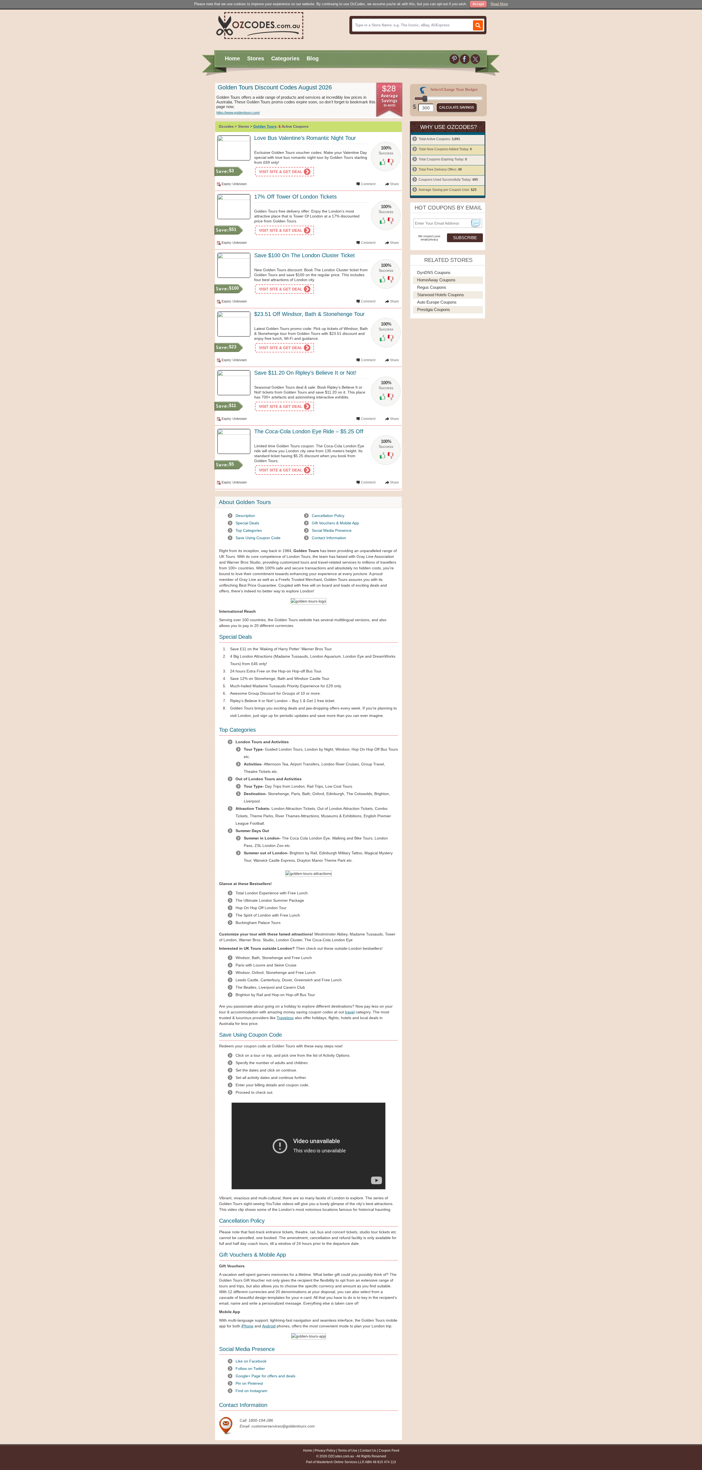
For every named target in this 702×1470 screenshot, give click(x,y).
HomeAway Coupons (436, 280)
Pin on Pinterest (249, 1383)
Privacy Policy (325, 1450)
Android (269, 1326)
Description (245, 515)
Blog (313, 58)
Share (394, 184)
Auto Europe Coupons (437, 302)
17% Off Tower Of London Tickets (295, 197)
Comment (368, 184)
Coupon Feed (389, 1450)
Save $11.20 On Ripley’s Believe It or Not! (305, 373)
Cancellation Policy (328, 515)
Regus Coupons (431, 287)
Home (232, 58)
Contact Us (368, 1450)
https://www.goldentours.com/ (238, 113)
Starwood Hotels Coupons (440, 294)
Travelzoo (285, 1018)
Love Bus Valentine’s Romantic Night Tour (305, 138)
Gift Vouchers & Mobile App (335, 523)
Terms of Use (347, 1450)
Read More (499, 4)
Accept (478, 4)
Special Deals (247, 523)
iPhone (247, 1326)
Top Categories (249, 530)
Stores (255, 58)
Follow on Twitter (250, 1368)
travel (350, 1012)
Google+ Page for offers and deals (265, 1376)
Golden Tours (264, 127)
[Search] (478, 25)
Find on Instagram (251, 1391)
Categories (285, 58)
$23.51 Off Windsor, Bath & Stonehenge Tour (309, 314)
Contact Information (329, 538)
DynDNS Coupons (434, 272)
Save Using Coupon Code (258, 538)
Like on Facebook (251, 1361)
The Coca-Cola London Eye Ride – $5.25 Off (308, 431)
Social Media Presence (332, 530)
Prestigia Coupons (433, 309)
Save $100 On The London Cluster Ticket (304, 255)
